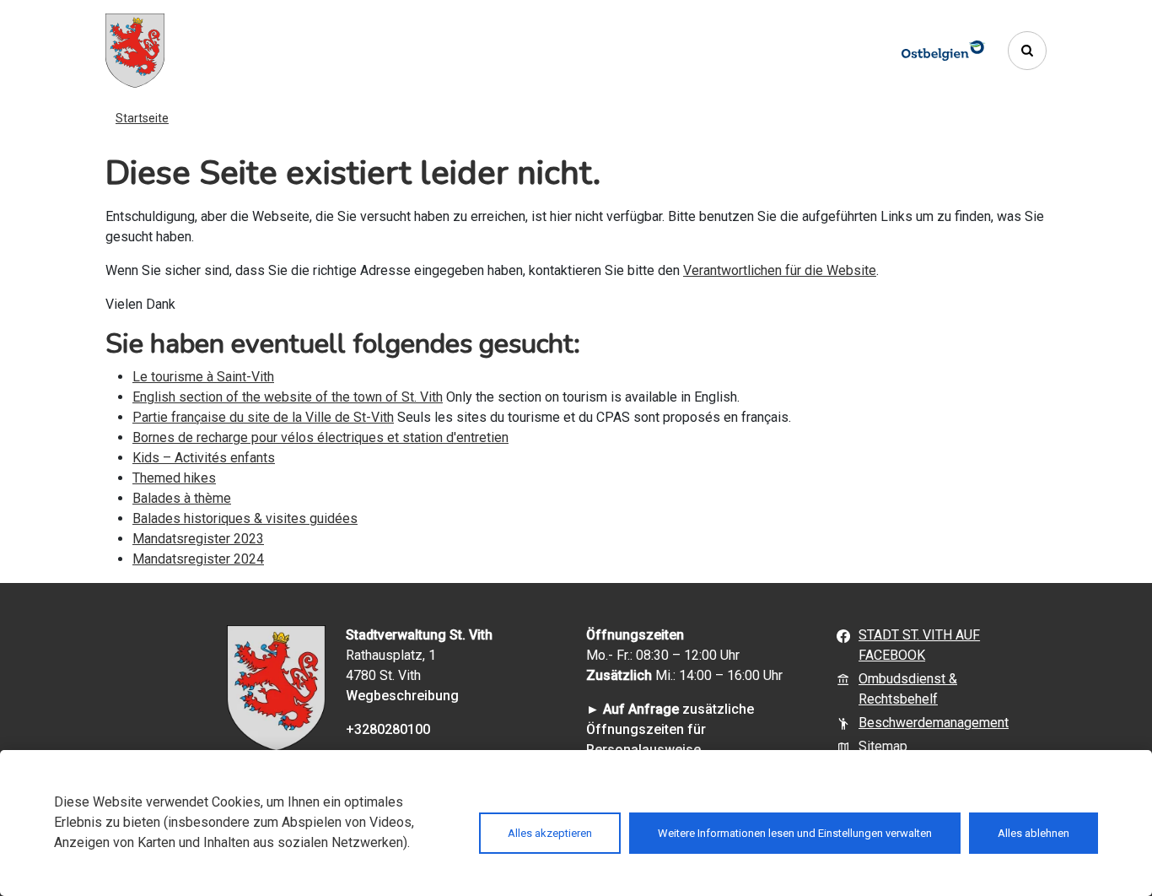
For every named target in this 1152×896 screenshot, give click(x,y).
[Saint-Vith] (134, 50)
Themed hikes (174, 478)
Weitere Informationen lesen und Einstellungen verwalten (795, 833)
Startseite (142, 118)
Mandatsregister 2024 (198, 559)
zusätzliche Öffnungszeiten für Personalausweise (670, 729)
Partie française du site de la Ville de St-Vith (263, 417)
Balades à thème (181, 498)
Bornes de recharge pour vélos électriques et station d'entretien (320, 437)
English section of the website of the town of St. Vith (287, 397)
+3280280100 (388, 729)
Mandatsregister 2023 (198, 539)
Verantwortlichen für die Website (779, 270)
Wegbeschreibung (402, 696)
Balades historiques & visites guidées (245, 518)
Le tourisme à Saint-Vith (203, 377)
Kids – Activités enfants (203, 458)
